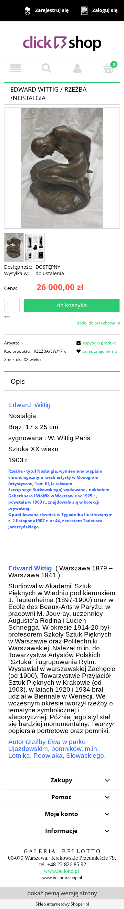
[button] (15, 68)
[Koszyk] (108, 68)
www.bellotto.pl (61, 871)
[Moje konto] (77, 68)
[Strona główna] (62, 40)
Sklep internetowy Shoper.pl (62, 904)
